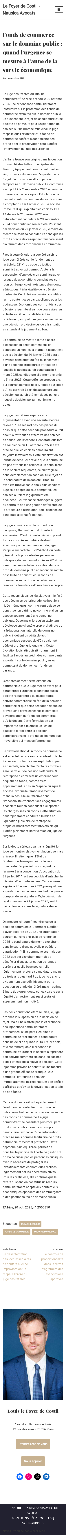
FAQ (51, 1518)
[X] (37, 1476)
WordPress (37, 1531)
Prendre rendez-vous (33, 1444)
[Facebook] (19, 1476)
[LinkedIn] (46, 1476)
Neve (6, 1531)
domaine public (30, 1224)
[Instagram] (28, 1476)
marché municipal (45, 1231)
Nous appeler (33, 1461)
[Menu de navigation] (59, 9)
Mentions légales (27, 1518)
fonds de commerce (17, 1231)
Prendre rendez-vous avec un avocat (33, 1510)
